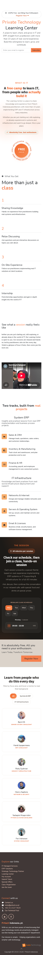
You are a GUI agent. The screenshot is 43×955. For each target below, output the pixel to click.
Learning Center (8, 874)
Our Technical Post (12, 910)
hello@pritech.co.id (12, 905)
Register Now (21, 15)
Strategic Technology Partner (13, 871)
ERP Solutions (7, 868)
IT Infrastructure (22, 702)
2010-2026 (19, 952)
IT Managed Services (10, 866)
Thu (31, 608)
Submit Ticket (7, 879)
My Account (6, 876)
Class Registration (9, 884)
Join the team (7, 887)
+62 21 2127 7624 (13, 908)
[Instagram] (11, 916)
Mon (9, 608)
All (13, 696)
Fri (8, 613)
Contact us (9, 902)
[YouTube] (4, 916)
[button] (21, 948)
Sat (14, 613)
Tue (16, 608)
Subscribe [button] (36, 50)
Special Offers (7, 882)
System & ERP (25, 696)
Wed (24, 608)
